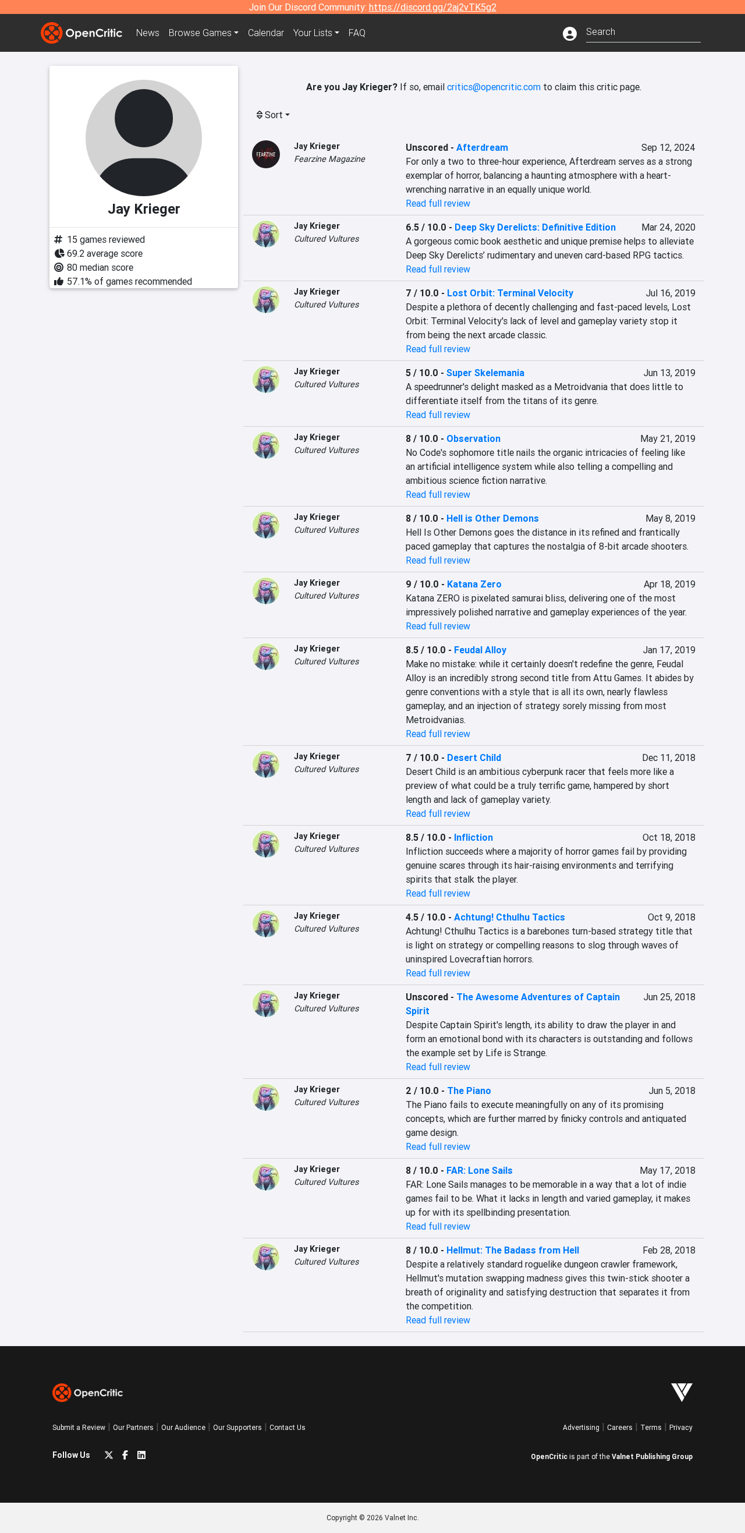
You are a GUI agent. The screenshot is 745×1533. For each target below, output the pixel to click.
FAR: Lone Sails (479, 1170)
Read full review (438, 203)
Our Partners (133, 1427)
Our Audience (183, 1427)
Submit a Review (78, 1427)
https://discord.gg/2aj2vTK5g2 (432, 7)
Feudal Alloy (480, 650)
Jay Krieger (317, 146)
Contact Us (287, 1427)
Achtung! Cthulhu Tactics (509, 917)
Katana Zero (474, 584)
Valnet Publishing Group (652, 1456)
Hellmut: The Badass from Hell (512, 1250)
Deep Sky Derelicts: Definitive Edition (535, 227)
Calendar (266, 32)
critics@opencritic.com (494, 87)
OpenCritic (549, 1456)
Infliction (473, 837)
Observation (473, 438)
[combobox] (643, 31)
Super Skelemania (485, 372)
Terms (651, 1427)
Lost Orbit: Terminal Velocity (510, 293)
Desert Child (474, 757)
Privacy (681, 1427)
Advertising (581, 1427)
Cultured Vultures (326, 238)
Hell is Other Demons (492, 518)
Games (200, 32)
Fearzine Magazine (329, 159)
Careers (620, 1427)
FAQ (357, 32)
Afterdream (482, 147)
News (147, 32)
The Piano (469, 1090)
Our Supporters (237, 1427)
